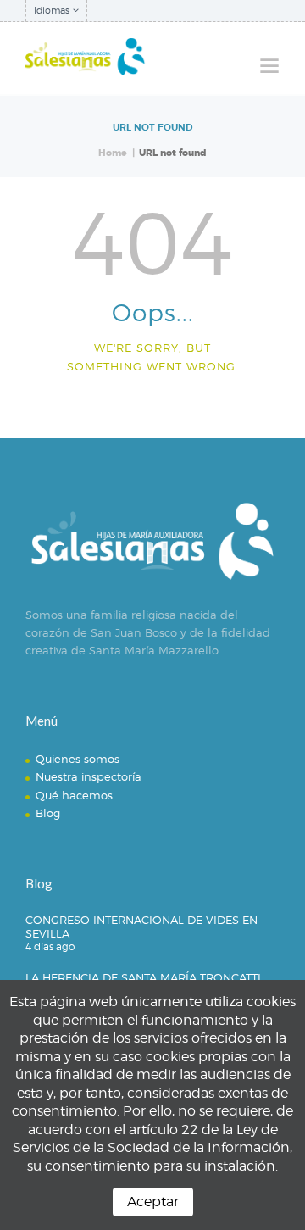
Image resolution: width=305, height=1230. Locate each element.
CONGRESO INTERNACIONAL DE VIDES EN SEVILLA (141, 926)
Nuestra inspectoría (88, 776)
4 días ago (50, 946)
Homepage (145, 407)
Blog (48, 813)
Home (112, 153)
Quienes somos (77, 758)
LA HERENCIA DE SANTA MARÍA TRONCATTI (143, 977)
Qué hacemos (74, 795)
